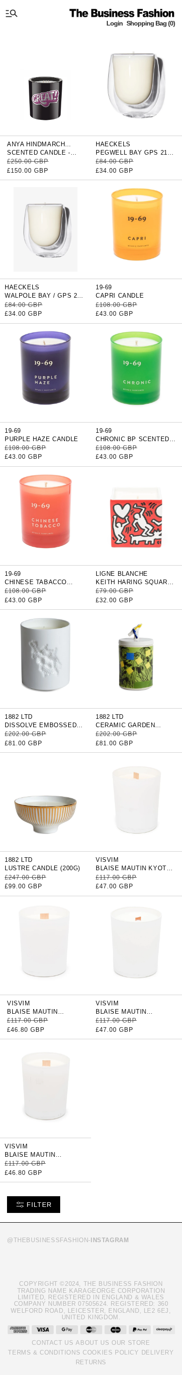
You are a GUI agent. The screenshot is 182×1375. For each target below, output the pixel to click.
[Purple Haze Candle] (45, 372)
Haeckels (113, 144)
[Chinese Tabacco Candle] (45, 515)
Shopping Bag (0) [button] (150, 23)
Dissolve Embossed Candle (41, 728)
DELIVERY (157, 1352)
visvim (107, 859)
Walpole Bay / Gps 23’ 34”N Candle (44, 299)
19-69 (104, 287)
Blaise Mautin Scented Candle (36, 1015)
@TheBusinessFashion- (68, 1240)
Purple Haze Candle (41, 439)
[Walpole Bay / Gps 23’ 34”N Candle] (45, 229)
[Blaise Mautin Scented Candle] (45, 945)
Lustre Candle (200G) (42, 868)
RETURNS (91, 1362)
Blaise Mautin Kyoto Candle (133, 871)
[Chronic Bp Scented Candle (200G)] (136, 372)
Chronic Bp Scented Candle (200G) (132, 442)
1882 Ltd (19, 716)
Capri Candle (120, 295)
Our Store (131, 1342)
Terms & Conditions (44, 1352)
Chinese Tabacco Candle (36, 585)
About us (92, 1342)
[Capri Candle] (136, 229)
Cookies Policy (111, 1352)
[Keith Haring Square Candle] (136, 515)
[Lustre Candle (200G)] (45, 802)
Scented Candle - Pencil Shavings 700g (45, 156)
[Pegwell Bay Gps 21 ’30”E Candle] (136, 86)
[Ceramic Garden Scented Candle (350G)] (136, 658)
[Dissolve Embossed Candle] (45, 658)
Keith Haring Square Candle (134, 585)
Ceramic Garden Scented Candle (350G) (136, 728)
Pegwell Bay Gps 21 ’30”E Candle (132, 156)
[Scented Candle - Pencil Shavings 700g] (45, 86)
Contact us (52, 1342)
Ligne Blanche (122, 573)
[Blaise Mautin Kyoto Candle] (136, 802)
